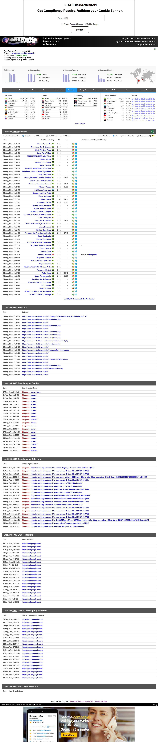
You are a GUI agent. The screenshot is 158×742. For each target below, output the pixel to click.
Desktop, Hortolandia (43, 162)
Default (27, 136)
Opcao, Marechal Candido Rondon (37, 178)
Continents (59, 90)
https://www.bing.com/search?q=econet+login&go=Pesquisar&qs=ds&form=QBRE (62, 468)
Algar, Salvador (45, 264)
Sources (7, 90)
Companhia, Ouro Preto (42, 193)
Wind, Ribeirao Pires (43, 150)
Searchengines (20, 90)
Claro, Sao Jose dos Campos (40, 184)
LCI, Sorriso (46, 285)
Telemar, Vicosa (45, 187)
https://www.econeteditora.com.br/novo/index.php (41, 319)
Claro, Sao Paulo (44, 236)
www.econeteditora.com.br (23, 53)
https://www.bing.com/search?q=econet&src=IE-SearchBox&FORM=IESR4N (60, 489)
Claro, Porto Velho (44, 153)
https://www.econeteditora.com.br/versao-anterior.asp (42, 368)
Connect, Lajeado (44, 144)
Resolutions (97, 90)
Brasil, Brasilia (45, 288)
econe (33, 447)
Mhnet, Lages (45, 159)
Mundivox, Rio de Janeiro (41, 147)
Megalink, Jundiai (44, 258)
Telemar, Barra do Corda (41, 205)
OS (107, 90)
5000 (14, 307)
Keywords (46, 90)
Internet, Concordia (43, 239)
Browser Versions (145, 90)
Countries (71, 90)
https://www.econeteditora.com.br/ (35, 322)
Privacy (154, 705)
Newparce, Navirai (44, 270)
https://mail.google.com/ (31, 544)
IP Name (39, 136)
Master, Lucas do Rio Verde (40, 181)
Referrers (35, 90)
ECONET (34, 420)
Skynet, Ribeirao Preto (42, 208)
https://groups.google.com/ (32, 619)
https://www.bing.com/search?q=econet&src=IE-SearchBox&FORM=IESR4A (60, 480)
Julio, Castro (46, 199)
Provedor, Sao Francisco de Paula (38, 168)
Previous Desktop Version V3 (81, 701)
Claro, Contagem (44, 218)
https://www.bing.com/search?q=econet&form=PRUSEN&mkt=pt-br (56, 483)
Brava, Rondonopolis (43, 276)
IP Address (52, 136)
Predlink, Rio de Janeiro (41, 279)
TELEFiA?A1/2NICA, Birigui (40, 211)
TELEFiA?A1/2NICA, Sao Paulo (39, 242)
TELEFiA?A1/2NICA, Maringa (40, 295)
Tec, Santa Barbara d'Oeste (40, 245)
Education (128, 136)
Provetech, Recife (44, 202)
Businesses (145, 136)
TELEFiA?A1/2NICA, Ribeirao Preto (37, 267)
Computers (84, 90)
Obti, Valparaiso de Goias (41, 261)
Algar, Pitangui (45, 227)
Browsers (129, 90)
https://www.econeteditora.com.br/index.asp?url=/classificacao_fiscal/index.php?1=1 (54, 316)
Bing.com (93, 255)
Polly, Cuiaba (46, 251)
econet (33, 395)
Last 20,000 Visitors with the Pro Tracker (79, 299)
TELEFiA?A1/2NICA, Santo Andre (38, 224)
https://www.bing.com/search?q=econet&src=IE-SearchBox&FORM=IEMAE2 (60, 471)
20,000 (15, 131)
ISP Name (67, 136)
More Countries (80, 124)
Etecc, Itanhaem (45, 196)
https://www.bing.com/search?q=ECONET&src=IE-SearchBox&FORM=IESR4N (60, 495)
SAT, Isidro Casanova (42, 190)
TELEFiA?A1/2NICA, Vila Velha (39, 156)
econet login (35, 392)
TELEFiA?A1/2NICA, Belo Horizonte (37, 215)
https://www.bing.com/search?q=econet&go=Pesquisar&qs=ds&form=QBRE (60, 499)
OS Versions (116, 90)
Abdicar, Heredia (44, 255)
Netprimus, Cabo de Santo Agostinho (36, 171)
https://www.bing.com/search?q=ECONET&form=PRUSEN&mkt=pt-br (57, 526)
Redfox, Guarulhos (43, 230)
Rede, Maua (46, 273)
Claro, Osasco (45, 248)
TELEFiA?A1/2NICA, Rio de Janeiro (37, 291)
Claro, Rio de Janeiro (43, 221)
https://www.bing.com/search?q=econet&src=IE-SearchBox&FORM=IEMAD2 (60, 514)
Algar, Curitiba (45, 165)
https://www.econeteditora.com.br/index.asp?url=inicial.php (45, 341)
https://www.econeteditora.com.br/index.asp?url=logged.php (45, 350)
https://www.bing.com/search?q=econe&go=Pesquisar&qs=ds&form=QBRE (60, 523)
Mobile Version (101, 701)
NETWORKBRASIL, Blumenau (39, 282)
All (116, 136)
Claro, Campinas (44, 175)
